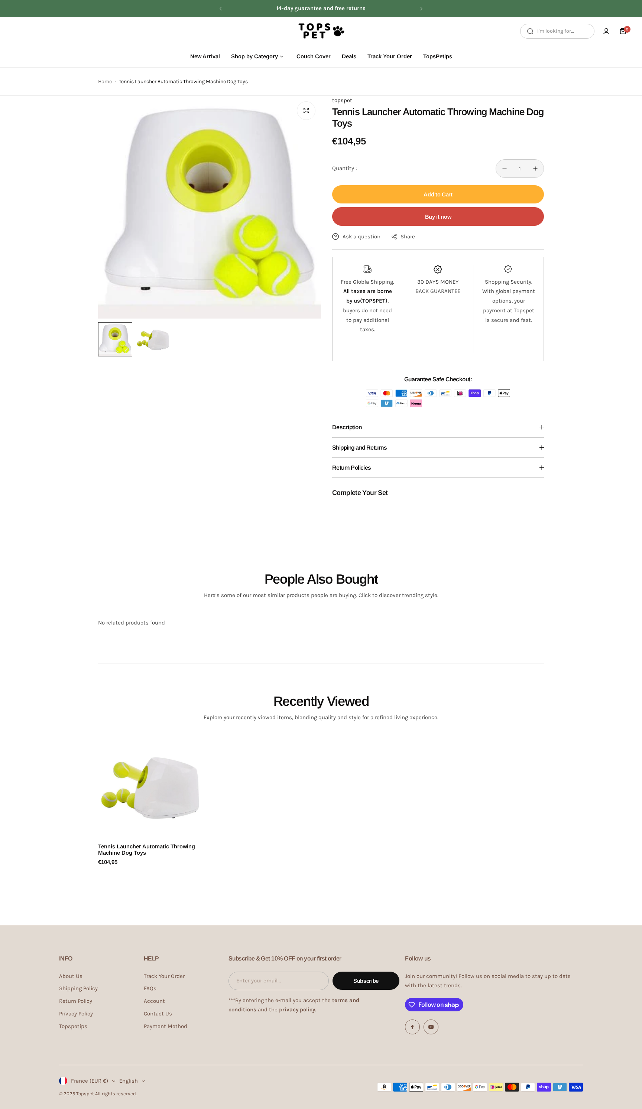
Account (154, 1001)
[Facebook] (412, 1027)
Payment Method (165, 1026)
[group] (209, 207)
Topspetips (73, 1026)
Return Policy (75, 1001)
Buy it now (438, 216)
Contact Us (158, 1013)
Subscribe (366, 981)
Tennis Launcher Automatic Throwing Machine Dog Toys (146, 849)
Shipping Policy (78, 988)
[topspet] (321, 31)
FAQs (150, 988)
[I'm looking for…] (530, 31)
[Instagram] (431, 1027)
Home (105, 81)
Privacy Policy (76, 1013)
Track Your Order (164, 976)
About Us (70, 976)
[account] (606, 31)
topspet (342, 100)
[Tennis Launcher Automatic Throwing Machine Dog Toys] (149, 786)
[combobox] (557, 31)
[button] (220, 8)
